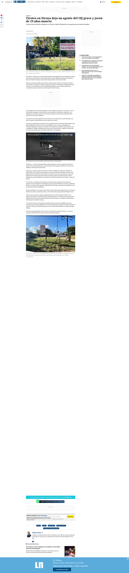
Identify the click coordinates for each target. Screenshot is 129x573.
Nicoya (38, 525)
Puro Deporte (52, 1)
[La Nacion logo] (19, 2)
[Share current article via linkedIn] (1, 22)
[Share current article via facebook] (1, 18)
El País (43, 1)
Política (47, 1)
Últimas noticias (30, 1)
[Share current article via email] (1, 15)
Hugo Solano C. (30, 31)
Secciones (7, 2)
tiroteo (44, 525)
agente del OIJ (51, 525)
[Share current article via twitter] (1, 20)
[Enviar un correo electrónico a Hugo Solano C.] (33, 541)
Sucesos (63, 1)
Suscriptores (38, 1)
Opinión (73, 1)
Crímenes (28, 15)
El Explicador (68, 1)
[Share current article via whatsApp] (1, 25)
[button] (51, 146)
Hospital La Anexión (61, 525)
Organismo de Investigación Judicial (51, 528)
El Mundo (80, 1)
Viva (77, 1)
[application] (50, 146)
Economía (58, 1)
